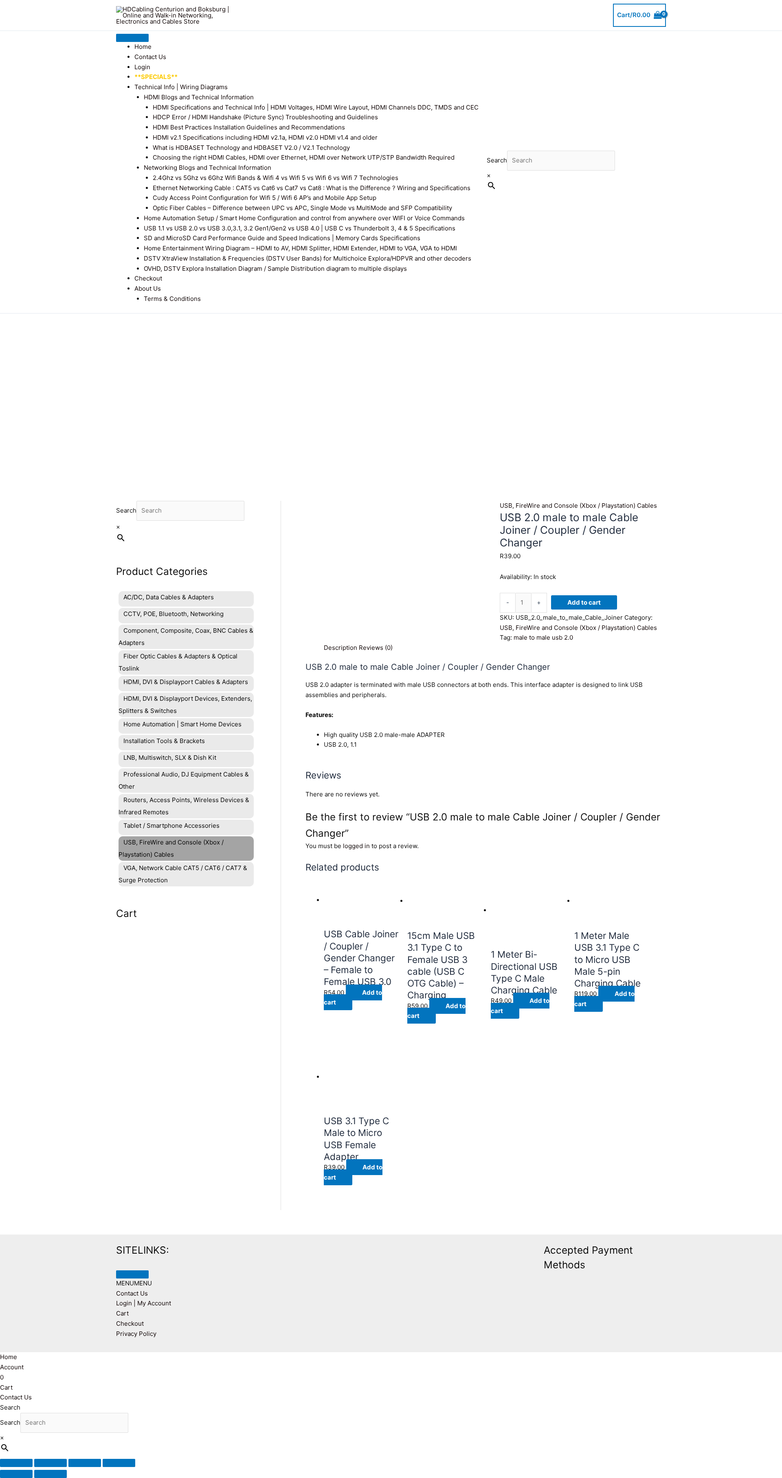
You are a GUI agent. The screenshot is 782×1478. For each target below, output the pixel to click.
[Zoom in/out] (16, 1463)
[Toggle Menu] (132, 38)
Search (497, 160)
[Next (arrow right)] (50, 1474)
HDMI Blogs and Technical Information (199, 97)
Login (142, 67)
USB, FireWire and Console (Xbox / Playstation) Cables (578, 505)
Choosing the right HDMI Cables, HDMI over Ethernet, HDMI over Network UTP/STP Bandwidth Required (304, 157)
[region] (391, 395)
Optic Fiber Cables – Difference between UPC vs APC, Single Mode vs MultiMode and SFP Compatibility (302, 208)
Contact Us (150, 57)
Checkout (148, 278)
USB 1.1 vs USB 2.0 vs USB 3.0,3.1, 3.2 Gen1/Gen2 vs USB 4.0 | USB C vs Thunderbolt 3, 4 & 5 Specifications (299, 228)
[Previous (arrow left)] (16, 1474)
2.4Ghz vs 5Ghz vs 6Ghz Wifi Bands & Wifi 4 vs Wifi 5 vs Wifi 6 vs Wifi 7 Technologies (275, 178)
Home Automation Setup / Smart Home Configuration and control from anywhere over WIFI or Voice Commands (304, 218)
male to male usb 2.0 (543, 637)
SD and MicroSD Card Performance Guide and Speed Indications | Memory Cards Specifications (282, 238)
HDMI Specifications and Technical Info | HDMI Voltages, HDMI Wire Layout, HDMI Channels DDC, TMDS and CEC (316, 107)
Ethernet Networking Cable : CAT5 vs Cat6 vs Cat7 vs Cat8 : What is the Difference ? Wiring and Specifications (311, 188)
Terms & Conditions (172, 299)
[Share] (84, 1463)
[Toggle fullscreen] (50, 1463)
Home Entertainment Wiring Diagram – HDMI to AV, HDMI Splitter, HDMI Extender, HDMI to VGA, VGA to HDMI (300, 248)
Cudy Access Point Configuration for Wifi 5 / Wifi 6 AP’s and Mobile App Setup (264, 198)
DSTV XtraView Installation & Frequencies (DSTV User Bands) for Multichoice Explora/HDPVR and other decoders (307, 258)
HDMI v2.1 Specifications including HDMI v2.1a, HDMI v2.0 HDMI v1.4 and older (265, 137)
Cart (122, 1313)
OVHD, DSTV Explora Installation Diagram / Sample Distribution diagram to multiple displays (275, 268)
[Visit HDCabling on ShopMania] (424, 1248)
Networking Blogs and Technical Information (207, 167)
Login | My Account (143, 1303)
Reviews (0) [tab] (376, 647)
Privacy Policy (136, 1334)
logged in (356, 846)
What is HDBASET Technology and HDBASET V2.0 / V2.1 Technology (251, 147)
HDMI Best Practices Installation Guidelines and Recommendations (249, 127)
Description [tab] (340, 647)
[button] (134, 1283)
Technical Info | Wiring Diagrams (181, 87)
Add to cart (584, 602)
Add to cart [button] (353, 998)
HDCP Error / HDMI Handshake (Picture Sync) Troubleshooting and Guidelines (265, 117)
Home (143, 46)
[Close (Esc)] (119, 1463)
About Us (147, 288)
